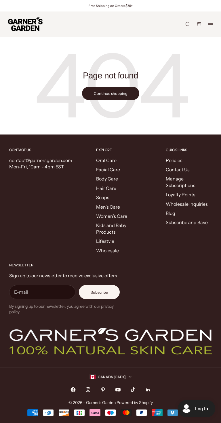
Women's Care (111, 216)
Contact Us (178, 169)
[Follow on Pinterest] (103, 390)
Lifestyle (105, 241)
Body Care (107, 179)
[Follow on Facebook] (73, 390)
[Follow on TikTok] (133, 390)
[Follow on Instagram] (88, 390)
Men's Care (108, 207)
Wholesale (107, 250)
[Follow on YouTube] (118, 390)
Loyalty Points (180, 194)
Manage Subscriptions (180, 182)
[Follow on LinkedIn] (148, 390)
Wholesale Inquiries (187, 204)
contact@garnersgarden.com (40, 160)
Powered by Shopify (135, 402)
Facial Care (108, 169)
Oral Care (106, 160)
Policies (174, 160)
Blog (170, 213)
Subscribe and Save (187, 222)
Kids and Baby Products (111, 228)
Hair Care (106, 188)
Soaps (102, 197)
